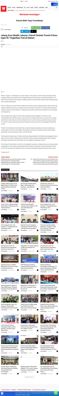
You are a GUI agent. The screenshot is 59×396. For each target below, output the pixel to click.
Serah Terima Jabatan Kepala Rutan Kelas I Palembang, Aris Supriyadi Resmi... (9, 205)
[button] (56, 7)
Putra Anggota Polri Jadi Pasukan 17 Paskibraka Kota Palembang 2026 (48, 205)
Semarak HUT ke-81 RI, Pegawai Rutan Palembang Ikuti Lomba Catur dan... (48, 247)
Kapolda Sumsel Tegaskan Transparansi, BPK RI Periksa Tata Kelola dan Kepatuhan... (29, 226)
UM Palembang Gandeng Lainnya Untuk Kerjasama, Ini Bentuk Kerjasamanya (29, 266)
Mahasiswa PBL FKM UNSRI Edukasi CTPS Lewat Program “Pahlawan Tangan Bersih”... (29, 368)
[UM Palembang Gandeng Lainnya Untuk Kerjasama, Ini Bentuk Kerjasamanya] (29, 258)
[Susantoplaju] (2, 29)
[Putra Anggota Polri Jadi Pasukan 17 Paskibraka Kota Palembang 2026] (49, 198)
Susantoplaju (8, 29)
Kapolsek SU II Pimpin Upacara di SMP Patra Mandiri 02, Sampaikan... (29, 247)
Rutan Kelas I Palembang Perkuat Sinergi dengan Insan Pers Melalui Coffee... (29, 326)
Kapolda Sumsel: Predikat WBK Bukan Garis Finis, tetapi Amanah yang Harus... (9, 266)
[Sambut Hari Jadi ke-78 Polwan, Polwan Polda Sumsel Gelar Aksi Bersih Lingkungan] (49, 177)
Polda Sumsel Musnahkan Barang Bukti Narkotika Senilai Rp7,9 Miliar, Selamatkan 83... (48, 287)
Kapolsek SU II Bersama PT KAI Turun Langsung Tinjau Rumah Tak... (28, 287)
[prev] (55, 10)
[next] (57, 10)
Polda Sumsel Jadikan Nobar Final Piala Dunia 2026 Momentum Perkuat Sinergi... (29, 306)
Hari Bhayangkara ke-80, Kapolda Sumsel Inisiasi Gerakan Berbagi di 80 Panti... (48, 347)
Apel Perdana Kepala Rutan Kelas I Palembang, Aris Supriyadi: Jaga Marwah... (28, 185)
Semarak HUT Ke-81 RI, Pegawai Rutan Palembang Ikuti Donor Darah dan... (8, 247)
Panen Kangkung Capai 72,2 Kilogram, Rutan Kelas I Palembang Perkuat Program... (10, 306)
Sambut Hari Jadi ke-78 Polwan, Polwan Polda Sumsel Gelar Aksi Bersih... (49, 185)
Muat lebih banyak (29, 377)
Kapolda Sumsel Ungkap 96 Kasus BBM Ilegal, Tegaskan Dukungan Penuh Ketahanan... (9, 287)
